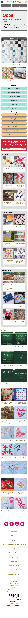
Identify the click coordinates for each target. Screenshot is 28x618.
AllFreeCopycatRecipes (14, 589)
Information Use (19, 145)
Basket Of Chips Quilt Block (21, 493)
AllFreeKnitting (14, 585)
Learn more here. (14, 603)
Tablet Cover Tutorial (8, 305)
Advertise (14, 536)
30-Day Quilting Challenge (21, 346)
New (2, 331)
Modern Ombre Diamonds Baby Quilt (20, 227)
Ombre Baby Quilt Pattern (14, 64)
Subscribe (14, 561)
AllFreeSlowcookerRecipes (14, 592)
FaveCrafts (14, 581)
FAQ (14, 549)
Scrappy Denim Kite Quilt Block (8, 227)
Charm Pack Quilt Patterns (14, 131)
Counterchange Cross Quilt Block (21, 511)
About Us (14, 532)
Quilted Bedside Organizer (20, 81)
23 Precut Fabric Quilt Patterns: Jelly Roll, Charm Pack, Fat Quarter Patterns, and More (8, 287)
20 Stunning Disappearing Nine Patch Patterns (20, 261)
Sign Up (23, 148)
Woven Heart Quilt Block (20, 440)
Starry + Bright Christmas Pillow (7, 493)
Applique (14, 104)
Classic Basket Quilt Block (7, 511)
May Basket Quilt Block (20, 457)
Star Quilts (14, 119)
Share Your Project (14, 574)
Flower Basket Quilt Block (7, 475)
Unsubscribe (14, 570)
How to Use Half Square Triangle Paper (20, 203)
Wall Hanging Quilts (14, 97)
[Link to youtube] (22, 524)
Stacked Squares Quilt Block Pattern (8, 169)
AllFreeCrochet (14, 583)
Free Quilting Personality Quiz (7, 366)
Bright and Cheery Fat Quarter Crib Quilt (20, 244)
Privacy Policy (11, 145)
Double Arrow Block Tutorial (19, 186)
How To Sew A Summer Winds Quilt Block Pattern (21, 403)
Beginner (14, 101)
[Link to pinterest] (17, 524)
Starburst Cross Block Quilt (8, 81)
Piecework (14, 109)
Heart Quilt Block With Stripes (21, 421)
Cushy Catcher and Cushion (8, 322)
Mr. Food (14, 587)
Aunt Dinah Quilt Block (7, 457)
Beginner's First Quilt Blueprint (7, 347)
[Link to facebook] (6, 524)
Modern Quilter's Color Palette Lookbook (7, 384)
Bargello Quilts (14, 115)
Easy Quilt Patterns (14, 89)
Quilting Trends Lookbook (21, 365)
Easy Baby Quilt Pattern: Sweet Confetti (7, 403)
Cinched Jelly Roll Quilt (8, 186)
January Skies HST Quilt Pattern (8, 244)
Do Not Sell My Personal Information (14, 544)
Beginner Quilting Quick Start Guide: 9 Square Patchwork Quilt (7, 422)
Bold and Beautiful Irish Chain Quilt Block (20, 169)
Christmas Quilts (14, 135)
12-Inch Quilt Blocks (14, 127)
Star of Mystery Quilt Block (8, 261)
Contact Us (14, 540)
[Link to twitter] (11, 524)
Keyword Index (14, 553)
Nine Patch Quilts (14, 123)
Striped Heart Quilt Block (7, 440)
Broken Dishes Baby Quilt (19, 322)
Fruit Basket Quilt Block (20, 475)
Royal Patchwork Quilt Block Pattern (8, 203)
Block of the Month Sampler (20, 384)
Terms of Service (14, 566)
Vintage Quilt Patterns (14, 92)
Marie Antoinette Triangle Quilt (20, 285)
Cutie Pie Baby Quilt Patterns (19, 306)
